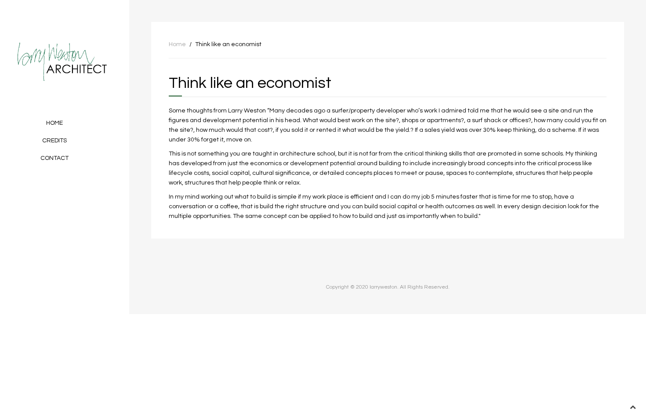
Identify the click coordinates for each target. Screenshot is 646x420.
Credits (54, 141)
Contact (54, 158)
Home (54, 123)
